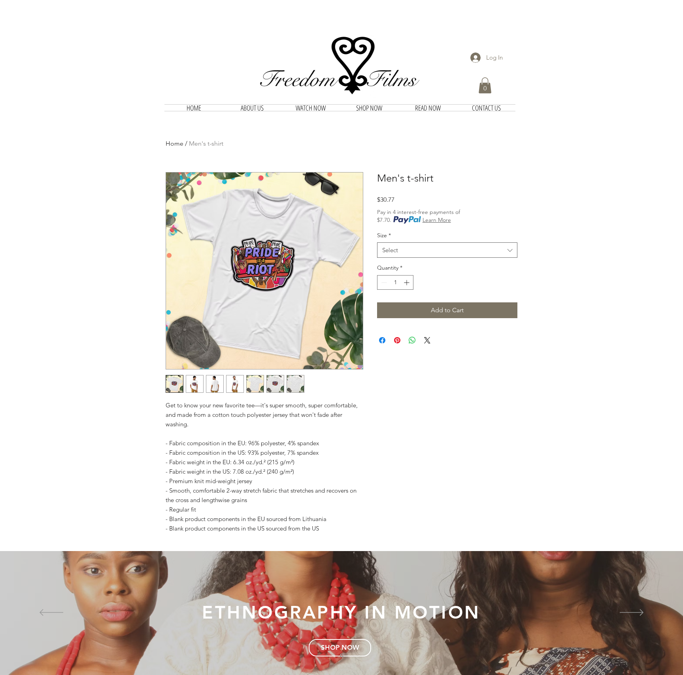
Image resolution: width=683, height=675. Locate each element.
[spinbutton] (395, 282)
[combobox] (447, 250)
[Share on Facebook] (382, 340)
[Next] (631, 613)
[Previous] (51, 613)
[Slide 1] (341, 655)
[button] (485, 85)
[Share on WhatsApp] (412, 340)
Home (174, 143)
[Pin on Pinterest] (397, 340)
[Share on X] (427, 340)
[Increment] (407, 282)
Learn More (437, 219)
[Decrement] (383, 282)
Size (384, 235)
